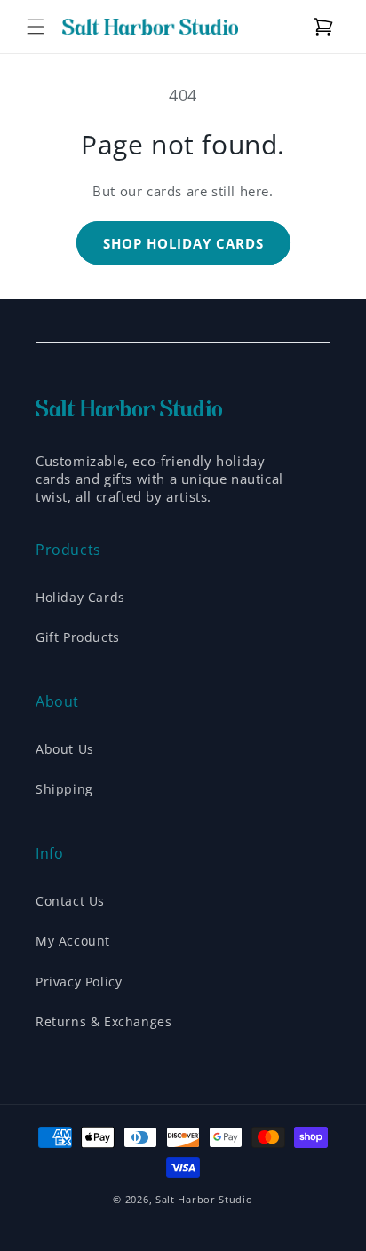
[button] (35, 26)
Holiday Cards (80, 597)
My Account (73, 940)
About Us (65, 748)
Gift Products (78, 637)
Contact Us (70, 900)
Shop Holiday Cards (183, 243)
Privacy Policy (79, 981)
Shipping (64, 788)
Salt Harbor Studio (204, 1199)
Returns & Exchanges (103, 1021)
